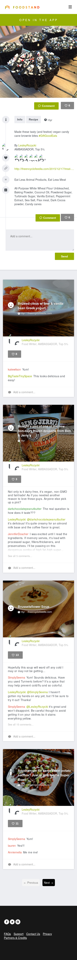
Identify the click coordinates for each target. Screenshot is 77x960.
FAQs (7, 934)
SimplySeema (16, 677)
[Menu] (70, 7)
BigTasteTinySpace (20, 376)
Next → (48, 883)
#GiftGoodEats (48, 136)
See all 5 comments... (20, 556)
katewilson (14, 369)
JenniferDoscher (18, 534)
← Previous (31, 883)
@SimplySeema (37, 692)
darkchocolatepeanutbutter (24, 509)
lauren (12, 845)
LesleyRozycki (27, 145)
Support (18, 934)
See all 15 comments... (21, 724)
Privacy (47, 934)
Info (20, 119)
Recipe (33, 119)
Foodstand (22, 7)
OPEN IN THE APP (38, 20)
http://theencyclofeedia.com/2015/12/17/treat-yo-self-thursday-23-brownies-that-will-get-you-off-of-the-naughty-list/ (44, 169)
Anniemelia (15, 852)
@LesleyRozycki (37, 706)
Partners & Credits (15, 938)
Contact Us (33, 934)
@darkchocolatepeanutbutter (46, 519)
